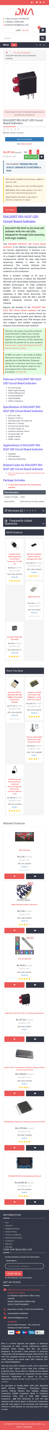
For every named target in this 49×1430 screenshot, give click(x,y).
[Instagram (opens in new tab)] (44, 45)
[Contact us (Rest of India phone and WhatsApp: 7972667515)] (5, 19)
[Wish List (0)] (37, 2)
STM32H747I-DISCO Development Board (24, 1176)
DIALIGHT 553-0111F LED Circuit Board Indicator (24, 1013)
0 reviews (20, 133)
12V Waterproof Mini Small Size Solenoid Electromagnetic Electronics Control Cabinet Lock (15, 786)
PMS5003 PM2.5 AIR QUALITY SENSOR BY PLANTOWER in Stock (23, 167)
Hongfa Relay (22, 1385)
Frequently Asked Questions (18, 522)
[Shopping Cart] (40, 2)
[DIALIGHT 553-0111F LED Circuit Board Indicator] (24, 85)
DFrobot (11, 1388)
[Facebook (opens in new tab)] (36, 45)
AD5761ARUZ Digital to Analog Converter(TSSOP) (24, 1121)
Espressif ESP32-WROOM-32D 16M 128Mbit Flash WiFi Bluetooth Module (14, 697)
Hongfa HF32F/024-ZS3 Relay (14, 638)
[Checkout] (44, 2)
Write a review (10, 133)
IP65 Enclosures (24, 1399)
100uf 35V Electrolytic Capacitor (24, 904)
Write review (34, 616)
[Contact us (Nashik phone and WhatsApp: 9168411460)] (5, 22)
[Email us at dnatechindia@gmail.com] (4, 25)
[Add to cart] (14, 876)
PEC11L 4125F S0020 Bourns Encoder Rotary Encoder (34, 739)
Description (10, 210)
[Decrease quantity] (30, 152)
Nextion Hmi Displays (28, 1391)
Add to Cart (32, 157)
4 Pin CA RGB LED (24, 959)
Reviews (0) (15, 510)
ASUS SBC (34, 1385)
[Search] (43, 38)
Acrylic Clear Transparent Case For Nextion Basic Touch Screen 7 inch (24, 1068)
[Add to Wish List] (41, 157)
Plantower (21, 1388)
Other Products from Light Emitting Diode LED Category (26, 474)
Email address (11, 1261)
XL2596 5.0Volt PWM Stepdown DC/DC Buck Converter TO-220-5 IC (14, 559)
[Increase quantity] (38, 152)
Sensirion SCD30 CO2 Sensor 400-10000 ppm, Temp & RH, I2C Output (34, 696)
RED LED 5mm (24, 850)
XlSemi (13, 1391)
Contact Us (21, 371)
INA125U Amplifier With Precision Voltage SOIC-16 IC (34, 556)
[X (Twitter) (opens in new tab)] (40, 45)
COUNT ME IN (13, 1273)
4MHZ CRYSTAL (34, 597)
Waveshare (34, 1388)
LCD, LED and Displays (22, 52)
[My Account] (32, 2)
